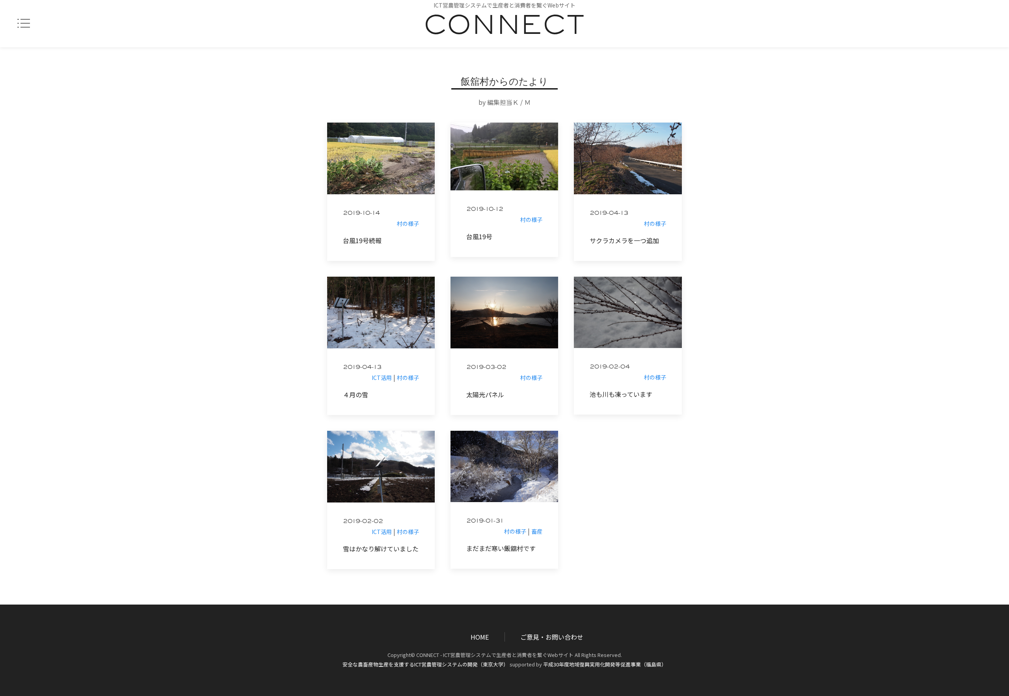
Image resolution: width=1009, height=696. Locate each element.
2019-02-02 (363, 522)
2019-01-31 (484, 522)
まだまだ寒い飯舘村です (501, 548)
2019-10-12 (484, 210)
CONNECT (504, 30)
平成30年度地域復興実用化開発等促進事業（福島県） (604, 664)
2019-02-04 (610, 368)
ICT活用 (382, 377)
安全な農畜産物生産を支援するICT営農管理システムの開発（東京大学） (425, 664)
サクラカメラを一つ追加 (624, 240)
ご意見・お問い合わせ (551, 637)
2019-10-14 (361, 214)
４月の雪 (355, 394)
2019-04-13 (609, 214)
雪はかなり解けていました (381, 548)
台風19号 (479, 236)
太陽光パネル (485, 394)
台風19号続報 (362, 240)
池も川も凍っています (621, 394)
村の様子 (408, 223)
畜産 (536, 531)
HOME (480, 637)
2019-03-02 (486, 368)
